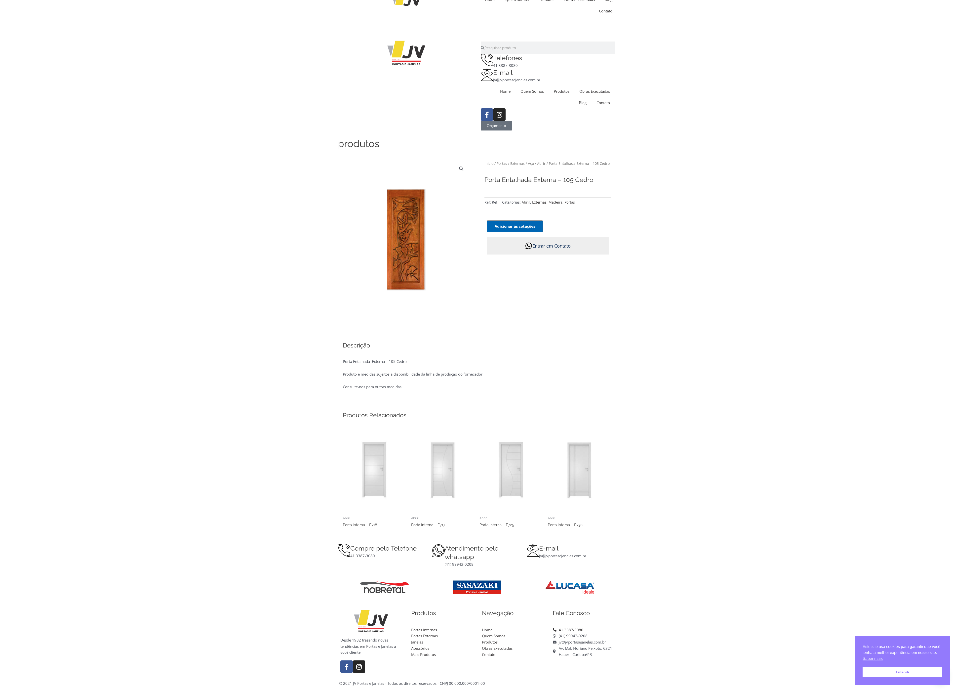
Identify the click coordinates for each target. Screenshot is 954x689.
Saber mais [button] (873, 658)
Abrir (541, 163)
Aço (531, 163)
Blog (583, 102)
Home (505, 91)
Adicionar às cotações (515, 226)
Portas (502, 163)
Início (488, 163)
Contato (605, 10)
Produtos (561, 91)
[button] (461, 168)
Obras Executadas (594, 91)
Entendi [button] (902, 672)
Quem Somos (532, 91)
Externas (517, 163)
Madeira (555, 202)
